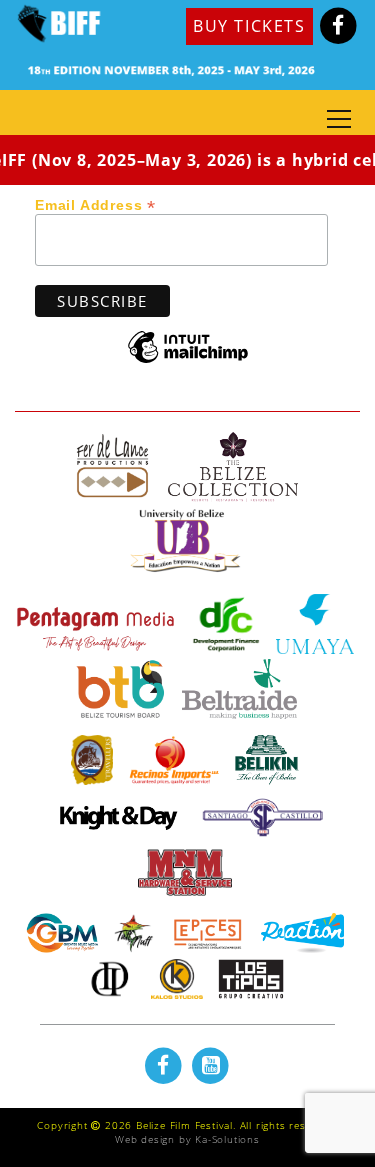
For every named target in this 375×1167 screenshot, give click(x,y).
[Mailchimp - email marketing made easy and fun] (188, 361)
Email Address (95, 204)
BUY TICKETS (249, 26)
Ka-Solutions (227, 1139)
